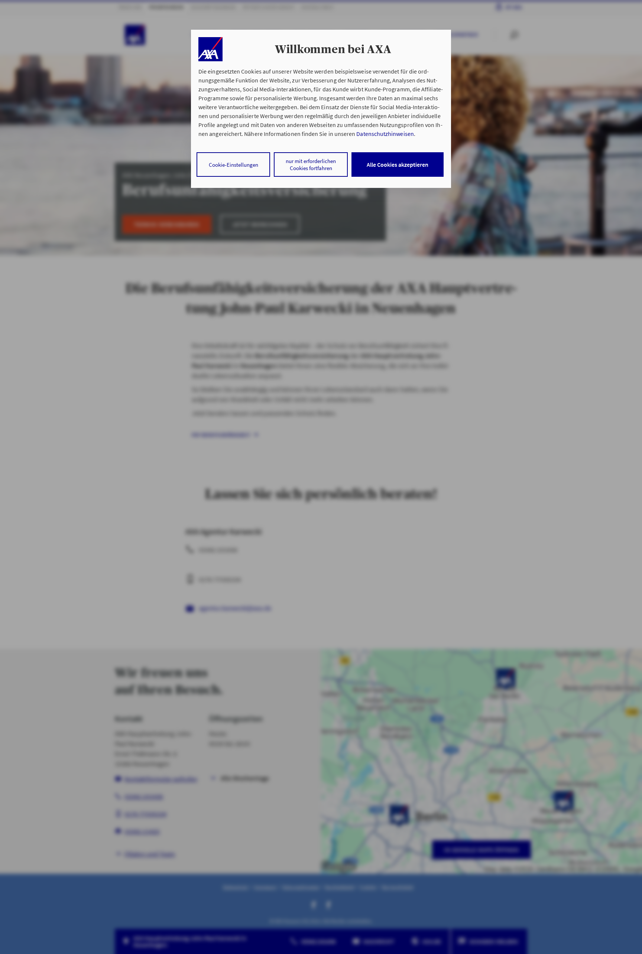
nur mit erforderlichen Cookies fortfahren (311, 164)
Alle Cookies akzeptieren (397, 164)
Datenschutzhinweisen (385, 133)
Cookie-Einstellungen (233, 164)
